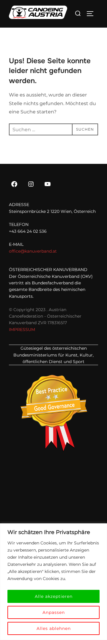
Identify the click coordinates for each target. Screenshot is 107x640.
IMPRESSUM (22, 329)
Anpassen (54, 612)
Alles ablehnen (54, 628)
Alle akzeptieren (54, 596)
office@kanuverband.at (33, 251)
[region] (53, 581)
